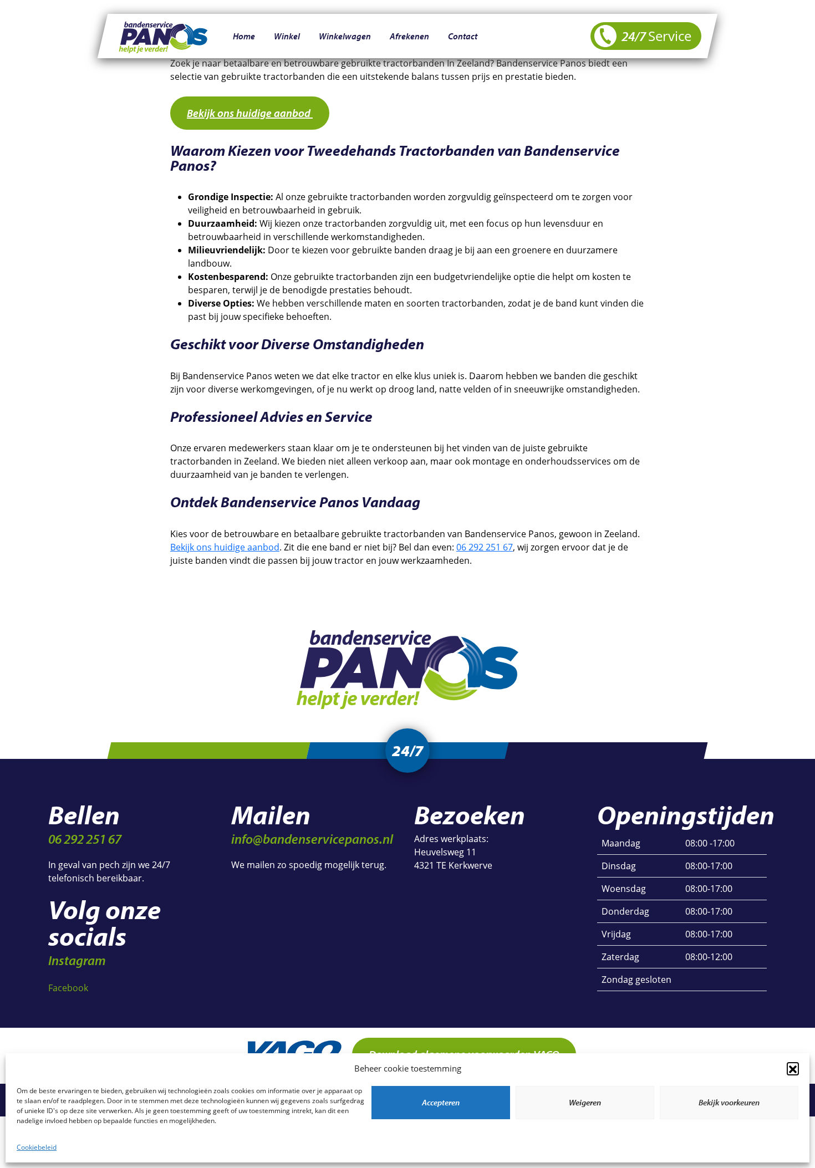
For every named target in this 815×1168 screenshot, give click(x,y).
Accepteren (441, 1102)
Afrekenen (409, 36)
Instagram (77, 960)
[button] (792, 1068)
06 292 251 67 (484, 547)
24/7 (655, 36)
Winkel (287, 36)
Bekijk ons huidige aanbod (250, 113)
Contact (462, 36)
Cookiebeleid (37, 1147)
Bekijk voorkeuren (729, 1102)
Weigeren (585, 1102)
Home (244, 36)
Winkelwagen (345, 36)
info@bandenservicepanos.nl (312, 838)
